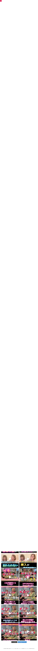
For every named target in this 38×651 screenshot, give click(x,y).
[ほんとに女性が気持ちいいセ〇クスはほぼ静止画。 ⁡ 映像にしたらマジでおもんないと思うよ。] (28, 613)
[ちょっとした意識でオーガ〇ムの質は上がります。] (10, 577)
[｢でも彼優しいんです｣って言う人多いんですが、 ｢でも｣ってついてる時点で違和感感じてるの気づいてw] (10, 631)
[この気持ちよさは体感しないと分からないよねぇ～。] (28, 577)
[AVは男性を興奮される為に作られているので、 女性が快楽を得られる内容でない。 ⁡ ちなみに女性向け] (10, 613)
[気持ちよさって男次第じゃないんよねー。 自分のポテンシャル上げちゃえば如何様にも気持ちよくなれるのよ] (28, 559)
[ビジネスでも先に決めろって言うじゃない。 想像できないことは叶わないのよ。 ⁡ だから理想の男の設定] (28, 631)
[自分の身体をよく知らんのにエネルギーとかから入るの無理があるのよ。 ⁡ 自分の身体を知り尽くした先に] (10, 595)
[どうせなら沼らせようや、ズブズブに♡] (10, 559)
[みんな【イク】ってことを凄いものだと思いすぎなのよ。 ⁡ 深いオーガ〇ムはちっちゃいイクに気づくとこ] (28, 595)
